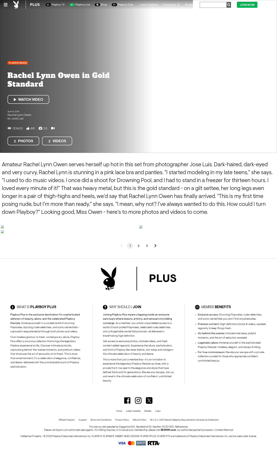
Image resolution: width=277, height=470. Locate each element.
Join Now (247, 4)
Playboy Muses (18, 63)
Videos (59, 141)
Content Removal (224, 430)
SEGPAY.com (168, 430)
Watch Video (30, 99)
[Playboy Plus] (26, 4)
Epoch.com (62, 430)
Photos (25, 141)
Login (266, 4)
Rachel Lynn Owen (19, 114)
